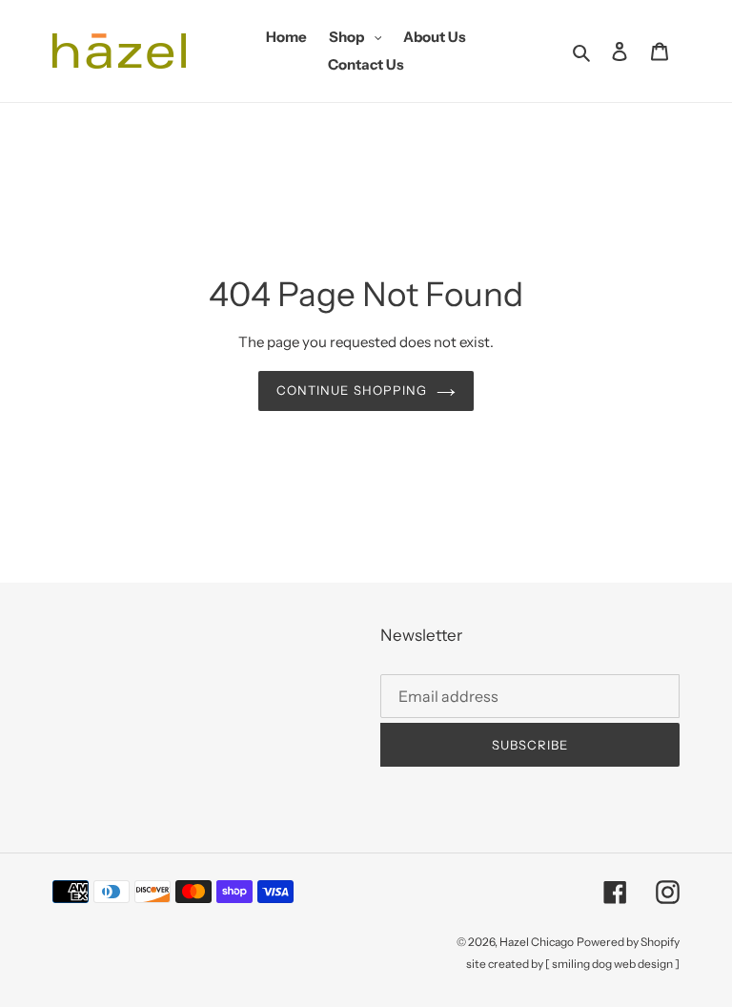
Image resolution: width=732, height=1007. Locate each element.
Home (286, 37)
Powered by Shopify (628, 942)
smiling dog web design (612, 963)
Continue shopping (351, 390)
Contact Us (366, 64)
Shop (360, 36)
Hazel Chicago (536, 942)
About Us (434, 37)
